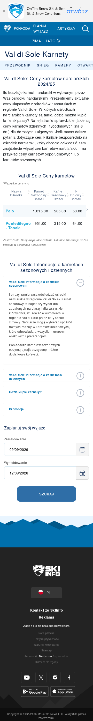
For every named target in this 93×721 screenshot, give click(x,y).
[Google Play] (35, 691)
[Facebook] (69, 677)
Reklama (46, 617)
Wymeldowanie (15, 462)
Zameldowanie (15, 439)
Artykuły (66, 28)
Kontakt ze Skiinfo (46, 610)
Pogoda (22, 28)
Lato (51, 40)
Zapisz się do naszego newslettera (46, 625)
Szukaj (46, 494)
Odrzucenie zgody (46, 662)
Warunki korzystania (46, 644)
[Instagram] (55, 677)
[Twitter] (41, 677)
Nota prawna (46, 633)
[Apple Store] (62, 691)
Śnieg (43, 65)
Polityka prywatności (46, 639)
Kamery (63, 65)
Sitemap (46, 650)
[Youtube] (26, 677)
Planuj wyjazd (41, 28)
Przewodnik (18, 65)
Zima (36, 40)
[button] (85, 28)
